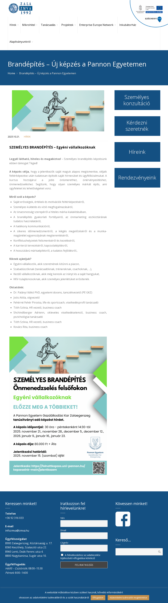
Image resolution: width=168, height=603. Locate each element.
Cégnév (64, 542)
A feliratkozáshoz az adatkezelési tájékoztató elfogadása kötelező (80, 556)
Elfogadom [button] (98, 597)
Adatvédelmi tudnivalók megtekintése (128, 597)
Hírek (27, 136)
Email (63, 530)
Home (11, 73)
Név (62, 518)
